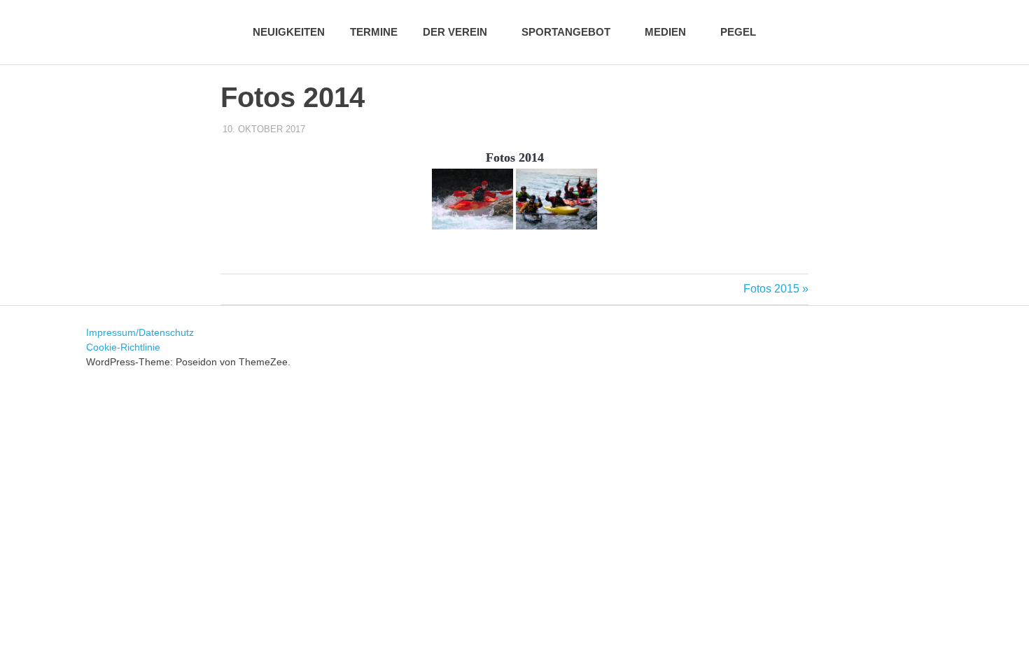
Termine (374, 32)
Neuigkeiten (289, 32)
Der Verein (455, 32)
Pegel (738, 32)
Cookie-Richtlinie (123, 347)
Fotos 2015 (771, 289)
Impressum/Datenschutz (140, 332)
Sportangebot (566, 32)
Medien (665, 32)
